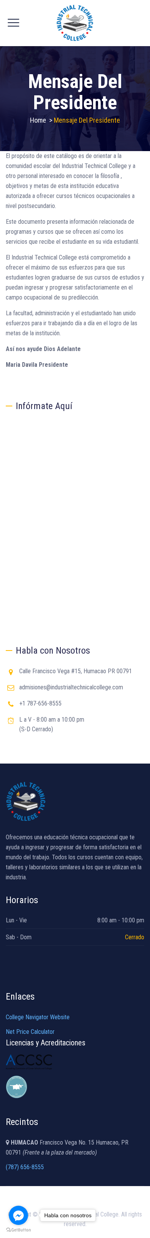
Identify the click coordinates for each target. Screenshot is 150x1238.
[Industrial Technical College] (74, 23)
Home (38, 120)
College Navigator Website (38, 1017)
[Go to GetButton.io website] (18, 1230)
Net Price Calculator (30, 1031)
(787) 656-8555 (25, 1167)
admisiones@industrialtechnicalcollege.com (71, 687)
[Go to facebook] (18, 1215)
